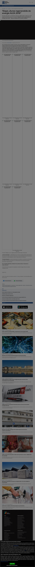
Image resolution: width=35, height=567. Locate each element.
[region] (17, 553)
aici (25, 550)
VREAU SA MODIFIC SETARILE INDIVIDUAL (12, 565)
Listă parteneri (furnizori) (4, 561)
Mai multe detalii (16, 545)
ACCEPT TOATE (12, 563)
